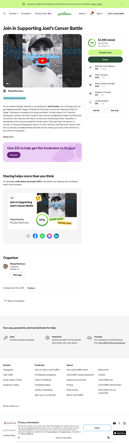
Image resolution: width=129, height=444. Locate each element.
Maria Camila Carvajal (105, 83)
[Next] (77, 82)
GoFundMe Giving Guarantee (111, 343)
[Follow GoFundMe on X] (119, 423)
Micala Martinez (17, 264)
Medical (31, 288)
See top (115, 110)
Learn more (96, 4)
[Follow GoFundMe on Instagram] (124, 423)
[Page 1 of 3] (8, 83)
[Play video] (42, 61)
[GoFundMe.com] (64, 13)
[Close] (122, 4)
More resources (10, 406)
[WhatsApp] (42, 236)
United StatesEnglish (16, 423)
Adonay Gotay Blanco (105, 66)
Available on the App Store (119, 433)
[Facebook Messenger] (49, 236)
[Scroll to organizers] (4, 90)
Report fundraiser (16, 301)
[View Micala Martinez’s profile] (5, 266)
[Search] (4, 13)
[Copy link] (28, 236)
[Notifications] (91, 13)
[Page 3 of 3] (11, 83)
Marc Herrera (101, 75)
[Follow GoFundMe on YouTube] (114, 423)
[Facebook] (35, 236)
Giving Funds (43, 13)
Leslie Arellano (102, 101)
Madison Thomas (103, 92)
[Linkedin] (56, 236)
